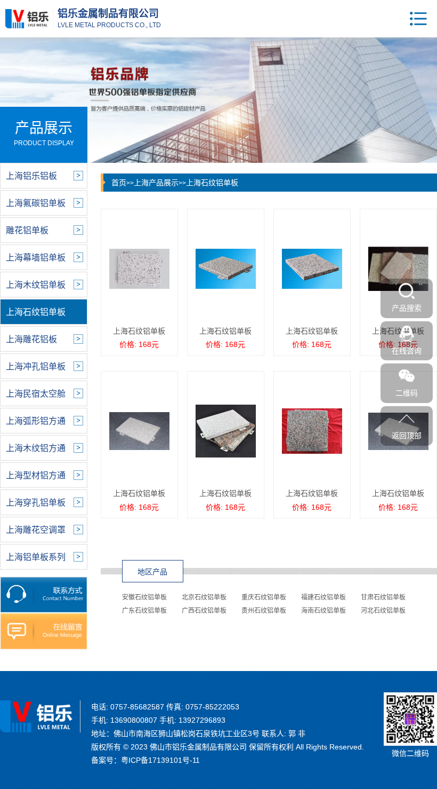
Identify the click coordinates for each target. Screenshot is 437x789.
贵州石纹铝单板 (263, 610)
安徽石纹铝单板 (144, 597)
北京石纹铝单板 (204, 597)
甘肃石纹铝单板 (383, 597)
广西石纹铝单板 (204, 610)
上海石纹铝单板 (212, 182)
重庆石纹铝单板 (263, 597)
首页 (118, 182)
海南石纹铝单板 (323, 610)
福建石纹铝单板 (323, 597)
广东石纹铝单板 (144, 610)
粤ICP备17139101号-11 (160, 760)
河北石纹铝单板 (383, 610)
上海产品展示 (156, 182)
